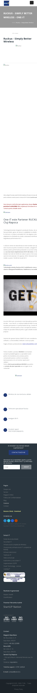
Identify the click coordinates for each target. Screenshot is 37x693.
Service (6, 492)
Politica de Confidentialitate (12, 498)
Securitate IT (8, 542)
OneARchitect (8, 597)
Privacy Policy (18, 689)
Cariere (6, 503)
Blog (5, 500)
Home (13, 22)
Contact (6, 506)
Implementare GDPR (10, 563)
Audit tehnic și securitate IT (12, 561)
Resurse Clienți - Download (12, 511)
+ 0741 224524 (20, 667)
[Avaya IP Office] (8, 265)
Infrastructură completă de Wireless (15, 545)
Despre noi (7, 489)
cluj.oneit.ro (13, 662)
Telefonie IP (7, 555)
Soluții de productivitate (11, 539)
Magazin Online (8, 495)
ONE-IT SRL (22, 683)
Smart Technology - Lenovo (12, 566)
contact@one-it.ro (14, 672)
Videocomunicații (9, 558)
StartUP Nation (12, 606)
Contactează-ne (18, 452)
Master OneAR (8, 595)
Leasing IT (7, 569)
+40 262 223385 (14, 643)
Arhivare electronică (10, 552)
